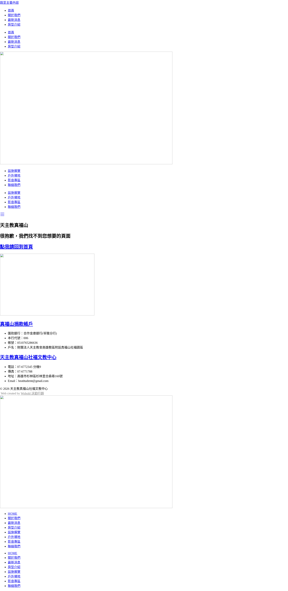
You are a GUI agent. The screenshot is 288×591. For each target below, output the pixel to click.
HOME (12, 513)
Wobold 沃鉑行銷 (32, 393)
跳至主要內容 (9, 2)
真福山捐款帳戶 (16, 324)
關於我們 (14, 15)
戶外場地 (14, 175)
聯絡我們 (14, 185)
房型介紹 (14, 24)
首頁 (11, 10)
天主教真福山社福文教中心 (28, 357)
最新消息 (14, 20)
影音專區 (14, 180)
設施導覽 (14, 170)
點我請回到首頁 (16, 246)
